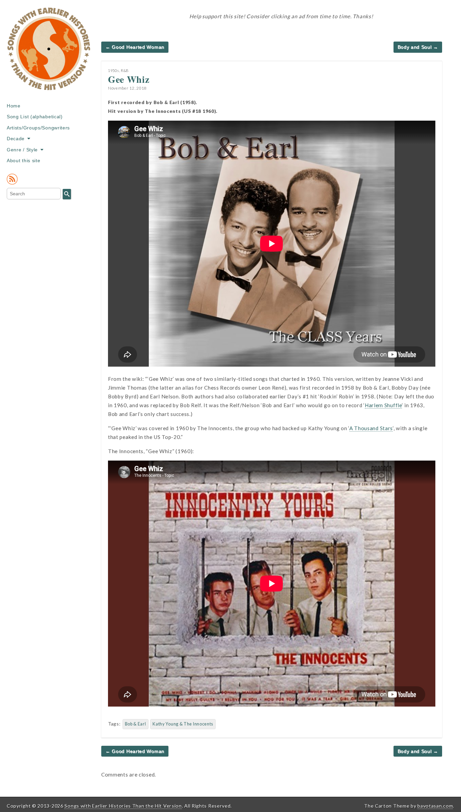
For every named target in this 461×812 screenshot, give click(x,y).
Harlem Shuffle (383, 405)
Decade (16, 138)
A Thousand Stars (371, 428)
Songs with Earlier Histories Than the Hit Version (123, 806)
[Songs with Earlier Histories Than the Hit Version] (49, 53)
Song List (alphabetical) (35, 116)
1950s (113, 70)
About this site (23, 160)
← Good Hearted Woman (134, 47)
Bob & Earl (135, 724)
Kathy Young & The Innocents (183, 724)
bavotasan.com (435, 806)
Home (14, 105)
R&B (125, 70)
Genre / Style (22, 149)
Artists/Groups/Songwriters (38, 127)
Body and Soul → (418, 47)
